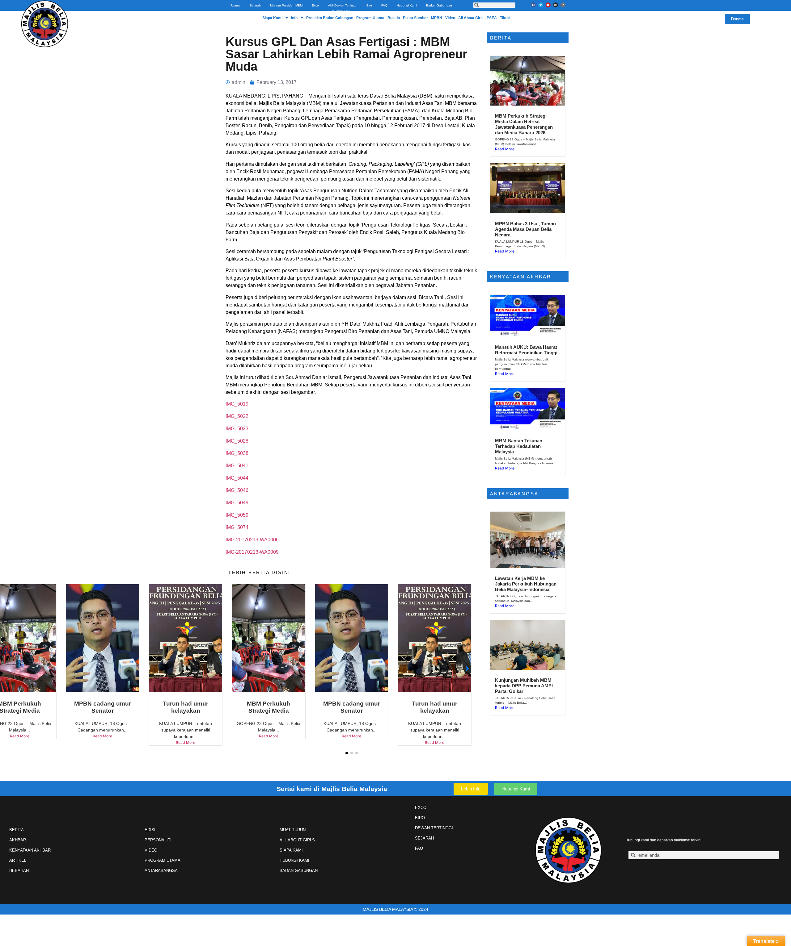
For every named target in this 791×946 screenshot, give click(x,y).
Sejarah (255, 5)
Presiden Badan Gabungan (329, 18)
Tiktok (505, 18)
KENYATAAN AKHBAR (30, 850)
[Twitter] (540, 4)
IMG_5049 (237, 502)
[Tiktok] (562, 4)
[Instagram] (555, 4)
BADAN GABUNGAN (299, 870)
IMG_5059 (237, 515)
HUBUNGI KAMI (294, 860)
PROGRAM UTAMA (162, 860)
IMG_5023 (237, 428)
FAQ (384, 5)
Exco (315, 5)
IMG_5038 (237, 453)
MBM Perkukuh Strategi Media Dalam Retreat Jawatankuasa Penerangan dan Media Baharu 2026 (524, 124)
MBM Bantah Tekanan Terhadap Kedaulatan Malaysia (518, 446)
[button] (346, 753)
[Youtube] (548, 4)
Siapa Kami (272, 18)
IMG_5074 (237, 527)
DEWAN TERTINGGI (434, 828)
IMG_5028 (237, 441)
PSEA (492, 18)
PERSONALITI (158, 840)
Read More (102, 742)
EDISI (150, 829)
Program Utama (370, 18)
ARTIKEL (17, 860)
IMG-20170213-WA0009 (252, 552)
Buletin (393, 18)
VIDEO (151, 850)
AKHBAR (17, 840)
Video (450, 18)
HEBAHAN (19, 870)
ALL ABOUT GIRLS (297, 840)
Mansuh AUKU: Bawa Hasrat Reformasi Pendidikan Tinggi (526, 349)
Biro (369, 5)
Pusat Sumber (415, 18)
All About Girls (471, 18)
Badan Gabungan (439, 5)
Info (294, 18)
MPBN (436, 18)
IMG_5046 (237, 490)
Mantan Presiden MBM (286, 5)
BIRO (420, 817)
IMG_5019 (237, 403)
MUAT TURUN (293, 829)
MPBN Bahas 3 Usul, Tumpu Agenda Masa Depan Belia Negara (525, 229)
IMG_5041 (237, 465)
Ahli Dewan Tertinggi (342, 5)
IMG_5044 (237, 478)
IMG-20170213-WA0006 (252, 539)
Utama (235, 5)
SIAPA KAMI (291, 850)
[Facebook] (533, 4)
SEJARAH (424, 838)
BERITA (16, 829)
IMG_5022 (237, 416)
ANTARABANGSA (161, 870)
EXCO (420, 807)
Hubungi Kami (407, 5)
